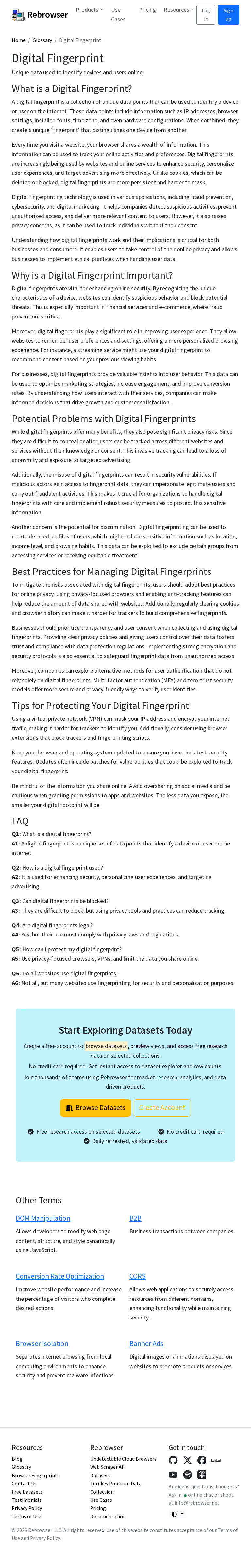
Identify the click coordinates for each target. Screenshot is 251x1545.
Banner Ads (146, 1343)
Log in (206, 15)
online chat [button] (200, 1495)
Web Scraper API (108, 1467)
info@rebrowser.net (197, 1503)
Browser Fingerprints (35, 1475)
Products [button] (87, 9)
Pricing (147, 9)
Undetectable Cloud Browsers (123, 1459)
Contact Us (24, 1484)
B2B (135, 1218)
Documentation (108, 1516)
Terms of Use (26, 1516)
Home (18, 40)
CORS (137, 1276)
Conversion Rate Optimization (60, 1276)
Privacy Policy (27, 1508)
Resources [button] (176, 9)
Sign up (228, 15)
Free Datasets (27, 1492)
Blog (17, 1459)
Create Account (162, 1107)
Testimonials (27, 1500)
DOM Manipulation (43, 1218)
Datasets (100, 1475)
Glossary (42, 40)
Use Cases (118, 14)
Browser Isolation (42, 1343)
